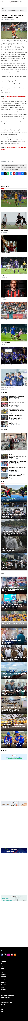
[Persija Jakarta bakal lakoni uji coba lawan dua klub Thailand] (14, 220)
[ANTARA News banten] (15, 1)
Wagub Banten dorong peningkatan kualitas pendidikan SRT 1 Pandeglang (13, 589)
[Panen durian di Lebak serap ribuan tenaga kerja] (4, 398)
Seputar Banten (5, 972)
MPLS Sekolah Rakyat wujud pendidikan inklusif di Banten (12, 450)
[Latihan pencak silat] (14, 493)
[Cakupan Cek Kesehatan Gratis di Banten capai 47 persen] (14, 653)
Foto (2, 481)
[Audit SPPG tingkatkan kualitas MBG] (14, 824)
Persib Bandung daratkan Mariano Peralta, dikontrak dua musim (12, 364)
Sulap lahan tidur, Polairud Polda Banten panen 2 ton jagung (13, 744)
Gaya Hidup (4, 984)
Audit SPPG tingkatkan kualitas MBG (13, 844)
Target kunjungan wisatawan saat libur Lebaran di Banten (12, 532)
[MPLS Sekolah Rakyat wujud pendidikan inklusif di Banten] (14, 441)
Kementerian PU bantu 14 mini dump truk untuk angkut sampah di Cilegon (13, 726)
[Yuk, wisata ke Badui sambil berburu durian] (4, 424)
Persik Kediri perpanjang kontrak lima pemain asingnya (13, 274)
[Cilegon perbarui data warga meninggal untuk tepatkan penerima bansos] (14, 636)
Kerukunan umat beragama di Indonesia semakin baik (12, 797)
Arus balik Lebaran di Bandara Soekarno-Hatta (12, 515)
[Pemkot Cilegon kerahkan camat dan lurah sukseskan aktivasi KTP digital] (14, 687)
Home (5, 8)
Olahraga (10, 8)
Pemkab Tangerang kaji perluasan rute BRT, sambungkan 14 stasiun (15, 417)
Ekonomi (3, 974)
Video (2, 573)
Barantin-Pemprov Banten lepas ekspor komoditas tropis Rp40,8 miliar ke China (17, 469)
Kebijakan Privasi (5, 997)
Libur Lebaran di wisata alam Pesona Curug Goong (12, 549)
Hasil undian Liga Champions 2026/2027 (12, 891)
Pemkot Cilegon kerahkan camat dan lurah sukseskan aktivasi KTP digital (13, 692)
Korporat (3, 1009)
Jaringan (3, 993)
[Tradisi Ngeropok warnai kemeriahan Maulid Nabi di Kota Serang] (4, 456)
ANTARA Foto (4, 1007)
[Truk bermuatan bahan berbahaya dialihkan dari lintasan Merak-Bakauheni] (14, 670)
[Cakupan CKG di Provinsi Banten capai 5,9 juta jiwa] (4, 463)
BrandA (3, 1004)
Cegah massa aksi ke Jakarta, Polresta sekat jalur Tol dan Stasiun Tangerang (16, 404)
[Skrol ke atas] (26, 1015)
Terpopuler (4, 392)
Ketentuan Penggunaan (7, 995)
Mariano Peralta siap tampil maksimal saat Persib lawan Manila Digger (12, 207)
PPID (2, 1011)
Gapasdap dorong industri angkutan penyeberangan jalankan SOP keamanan (11, 709)
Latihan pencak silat (9, 499)
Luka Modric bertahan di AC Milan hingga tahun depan (14, 296)
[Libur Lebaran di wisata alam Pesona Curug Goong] (14, 544)
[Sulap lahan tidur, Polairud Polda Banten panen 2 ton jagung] (14, 739)
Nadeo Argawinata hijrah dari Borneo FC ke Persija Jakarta (13, 319)
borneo (6, 179)
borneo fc (12, 179)
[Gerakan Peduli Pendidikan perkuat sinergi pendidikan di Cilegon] (14, 602)
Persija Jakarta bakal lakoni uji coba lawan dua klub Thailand (14, 229)
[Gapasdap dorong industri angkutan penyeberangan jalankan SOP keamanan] (14, 705)
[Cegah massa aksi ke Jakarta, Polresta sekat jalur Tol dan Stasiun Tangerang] (4, 404)
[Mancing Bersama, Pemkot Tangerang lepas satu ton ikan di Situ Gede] (4, 411)
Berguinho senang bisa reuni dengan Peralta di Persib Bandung (14, 341)
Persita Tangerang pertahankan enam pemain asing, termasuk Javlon (14, 386)
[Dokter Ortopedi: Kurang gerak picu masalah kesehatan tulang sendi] (14, 619)
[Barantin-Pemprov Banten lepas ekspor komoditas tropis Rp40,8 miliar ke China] (4, 469)
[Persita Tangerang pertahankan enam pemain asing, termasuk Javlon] (14, 377)
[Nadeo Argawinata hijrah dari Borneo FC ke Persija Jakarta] (14, 310)
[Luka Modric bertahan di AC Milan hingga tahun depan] (14, 288)
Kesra (2, 987)
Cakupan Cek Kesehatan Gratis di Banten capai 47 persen (13, 658)
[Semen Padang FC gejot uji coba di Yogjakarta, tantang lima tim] (14, 243)
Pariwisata (3, 976)
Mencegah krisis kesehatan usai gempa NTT (13, 938)
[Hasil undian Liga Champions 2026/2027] (14, 871)
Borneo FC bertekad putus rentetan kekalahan (13, 10)
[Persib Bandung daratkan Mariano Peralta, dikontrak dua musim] (14, 355)
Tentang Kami (4, 1000)
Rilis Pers (3, 989)
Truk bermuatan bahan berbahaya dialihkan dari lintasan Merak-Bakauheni (14, 674)
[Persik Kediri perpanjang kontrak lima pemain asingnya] (14, 265)
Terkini (3, 959)
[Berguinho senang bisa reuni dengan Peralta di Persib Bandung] (14, 332)
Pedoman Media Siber (6, 1002)
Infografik (4, 750)
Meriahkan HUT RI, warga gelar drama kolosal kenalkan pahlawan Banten (17, 476)
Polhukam (3, 982)
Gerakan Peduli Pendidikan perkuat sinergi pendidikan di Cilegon (12, 606)
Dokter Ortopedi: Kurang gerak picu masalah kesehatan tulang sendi (13, 623)
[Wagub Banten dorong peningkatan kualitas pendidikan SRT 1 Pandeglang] (14, 585)
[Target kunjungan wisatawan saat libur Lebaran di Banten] (14, 527)
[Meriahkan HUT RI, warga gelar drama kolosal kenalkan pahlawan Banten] (4, 476)
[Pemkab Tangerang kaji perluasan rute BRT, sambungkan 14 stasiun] (4, 417)
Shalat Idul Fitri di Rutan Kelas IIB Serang (13, 566)
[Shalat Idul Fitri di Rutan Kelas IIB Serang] (14, 561)
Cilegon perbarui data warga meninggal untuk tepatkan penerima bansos (12, 640)
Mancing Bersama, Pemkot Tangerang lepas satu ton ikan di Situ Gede (17, 411)
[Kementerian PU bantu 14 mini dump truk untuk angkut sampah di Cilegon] (14, 722)
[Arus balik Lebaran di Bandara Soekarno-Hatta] (14, 510)
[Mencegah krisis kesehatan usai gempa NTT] (14, 918)
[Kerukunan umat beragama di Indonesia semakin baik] (14, 777)
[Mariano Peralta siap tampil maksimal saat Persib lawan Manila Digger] (14, 198)
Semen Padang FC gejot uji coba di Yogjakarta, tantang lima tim (14, 252)
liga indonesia (20, 179)
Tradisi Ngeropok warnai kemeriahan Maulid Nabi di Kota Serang (17, 456)
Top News (4, 429)
